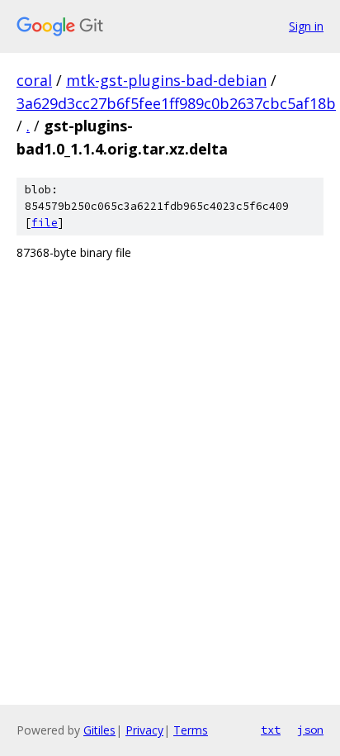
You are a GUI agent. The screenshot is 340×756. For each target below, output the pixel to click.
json (310, 729)
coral (34, 80)
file (44, 223)
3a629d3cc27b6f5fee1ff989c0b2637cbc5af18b (176, 103)
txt (271, 729)
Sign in (306, 26)
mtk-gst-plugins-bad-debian (166, 80)
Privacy (144, 730)
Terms (190, 730)
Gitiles (99, 730)
